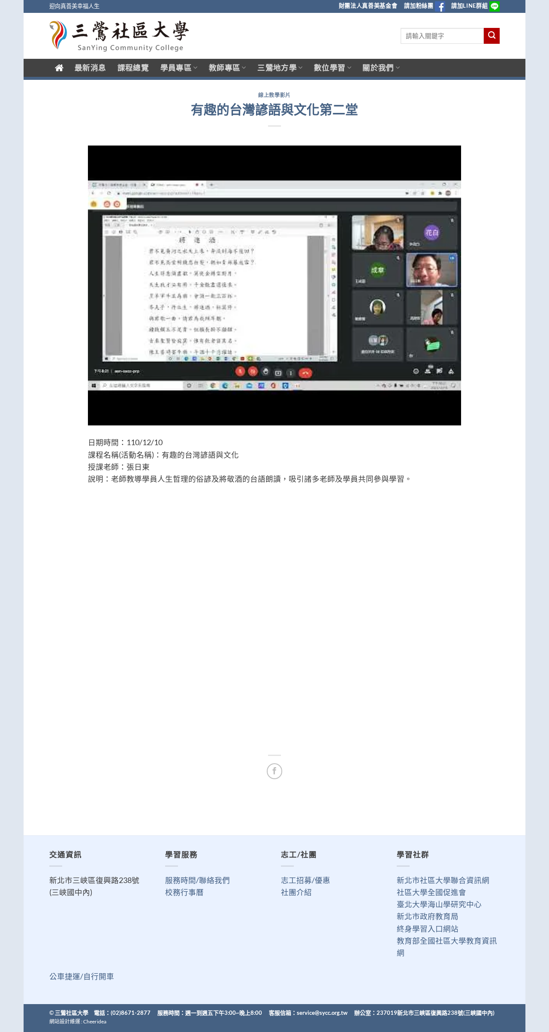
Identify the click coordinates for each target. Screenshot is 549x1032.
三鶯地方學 (277, 67)
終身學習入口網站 (428, 928)
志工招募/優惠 (305, 880)
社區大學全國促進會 (431, 892)
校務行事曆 (184, 892)
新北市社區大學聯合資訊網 (443, 880)
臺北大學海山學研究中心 (439, 904)
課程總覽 (133, 67)
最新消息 (90, 67)
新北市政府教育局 (428, 916)
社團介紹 (296, 892)
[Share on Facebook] (274, 771)
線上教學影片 (274, 95)
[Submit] (492, 36)
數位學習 (329, 67)
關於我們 (378, 67)
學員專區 (176, 67)
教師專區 (224, 67)
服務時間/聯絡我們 (197, 880)
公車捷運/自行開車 (81, 976)
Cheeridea (94, 1021)
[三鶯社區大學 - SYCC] (119, 36)
